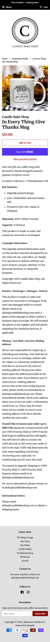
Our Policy (25, 545)
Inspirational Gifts (20, 59)
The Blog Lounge (25, 537)
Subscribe (40, 613)
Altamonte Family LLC (34, 622)
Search (25, 561)
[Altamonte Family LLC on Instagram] (28, 592)
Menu (8, 7)
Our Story (25, 541)
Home (5, 59)
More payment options (25, 159)
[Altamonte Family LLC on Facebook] (22, 592)
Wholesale (25, 557)
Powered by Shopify (25, 625)
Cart (45, 7)
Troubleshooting (25, 553)
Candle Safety (25, 549)
